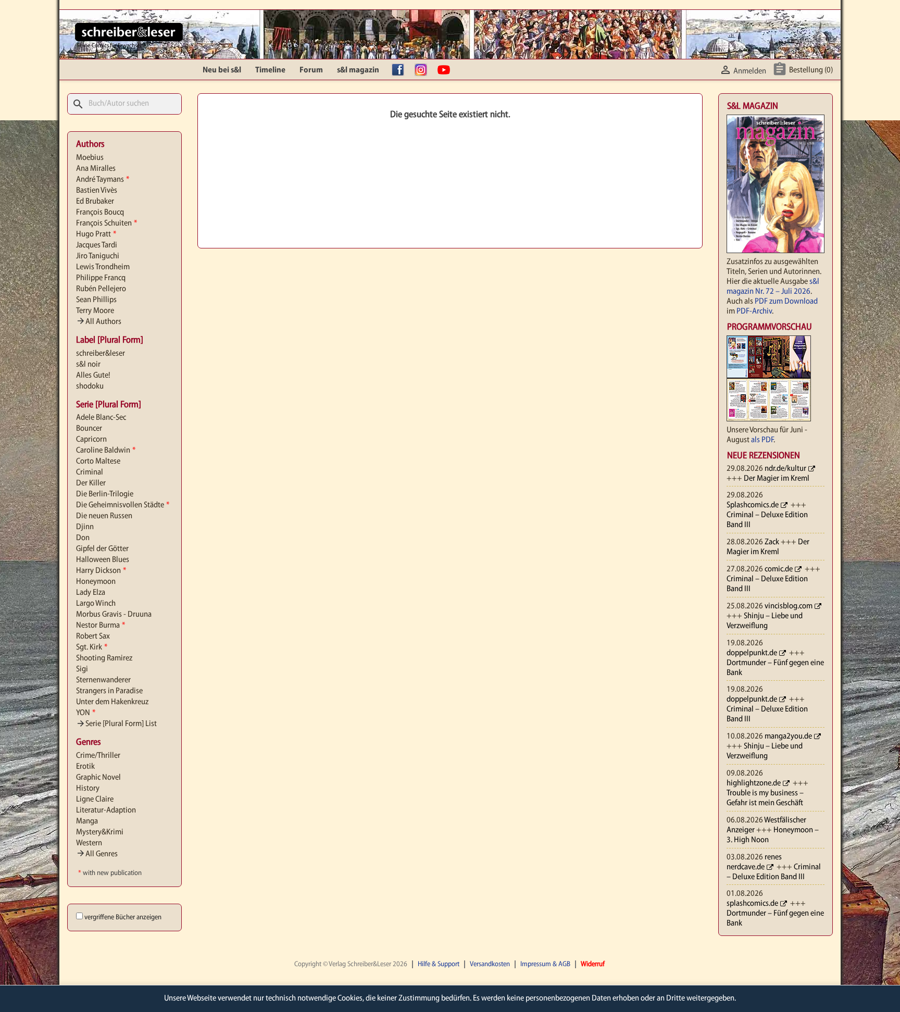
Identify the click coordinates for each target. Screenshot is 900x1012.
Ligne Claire (95, 799)
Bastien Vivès (96, 190)
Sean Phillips (96, 300)
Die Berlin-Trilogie (104, 494)
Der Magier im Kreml (776, 478)
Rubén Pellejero (101, 289)
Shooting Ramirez (104, 658)
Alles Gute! (93, 375)
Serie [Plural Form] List (116, 724)
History (87, 788)
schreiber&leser (100, 353)
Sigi (82, 669)
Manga (87, 821)
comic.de (779, 569)
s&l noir (88, 364)
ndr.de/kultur (785, 469)
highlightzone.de (754, 783)
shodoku (90, 386)
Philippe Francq (101, 278)
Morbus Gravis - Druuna (114, 614)
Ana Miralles (96, 169)
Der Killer (91, 483)
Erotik (85, 767)
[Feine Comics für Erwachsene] (129, 32)
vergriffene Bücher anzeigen (122, 917)
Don (83, 538)
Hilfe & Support (438, 964)
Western (89, 843)
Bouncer (89, 428)
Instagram (423, 70)
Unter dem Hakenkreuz (112, 702)
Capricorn (91, 439)
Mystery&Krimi (99, 832)
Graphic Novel (98, 777)
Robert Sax (93, 636)
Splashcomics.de (753, 505)
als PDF (762, 440)
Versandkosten (490, 964)
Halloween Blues (102, 560)
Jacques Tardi (96, 245)
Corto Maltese (98, 461)
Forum (311, 70)
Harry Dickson (101, 571)
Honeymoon (96, 582)
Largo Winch (96, 603)
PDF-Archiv (754, 311)
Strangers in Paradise (109, 691)
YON (85, 713)
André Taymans (102, 180)
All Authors (98, 322)
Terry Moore (95, 311)
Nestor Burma (100, 625)
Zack (772, 542)
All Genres (97, 854)
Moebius (90, 158)
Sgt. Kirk (91, 647)
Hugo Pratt (96, 234)
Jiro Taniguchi (97, 256)
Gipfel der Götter (102, 549)
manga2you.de (788, 736)
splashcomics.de (752, 903)
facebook (400, 70)
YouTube (446, 70)
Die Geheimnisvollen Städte (122, 505)
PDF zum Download (786, 301)
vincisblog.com (789, 606)
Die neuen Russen (104, 516)
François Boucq (100, 212)
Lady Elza (90, 593)
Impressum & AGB (545, 964)
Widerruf (593, 964)
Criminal (89, 472)
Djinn (85, 527)
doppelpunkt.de (752, 653)
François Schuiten (106, 223)
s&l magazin (358, 70)
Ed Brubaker (95, 201)
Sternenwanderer (103, 680)
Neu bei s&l (222, 70)
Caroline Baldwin (105, 450)
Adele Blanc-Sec (101, 418)
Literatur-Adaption (106, 810)
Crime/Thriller (98, 756)
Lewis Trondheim (103, 267)
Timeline (270, 70)
